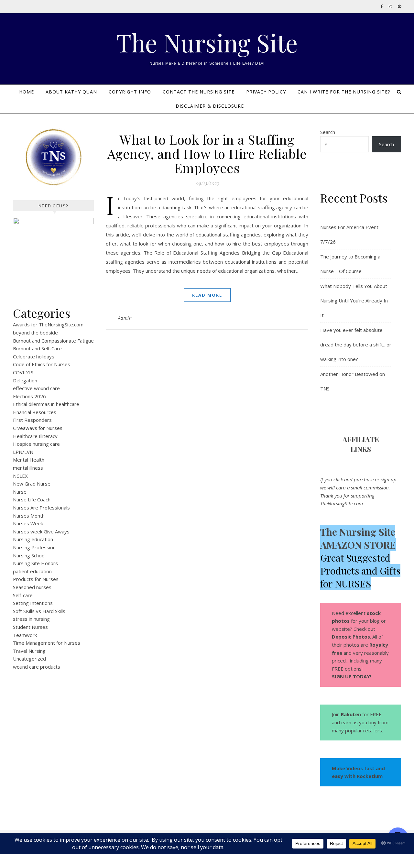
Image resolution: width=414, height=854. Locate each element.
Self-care (23, 595)
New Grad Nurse (31, 483)
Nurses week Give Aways (41, 531)
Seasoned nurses (32, 587)
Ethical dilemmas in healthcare (46, 404)
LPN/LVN (23, 452)
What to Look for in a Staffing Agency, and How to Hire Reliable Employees (207, 153)
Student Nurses (30, 627)
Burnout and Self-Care (37, 348)
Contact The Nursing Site (198, 92)
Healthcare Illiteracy (35, 436)
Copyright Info (130, 92)
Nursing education (33, 539)
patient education (32, 571)
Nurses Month (29, 515)
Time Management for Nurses (46, 643)
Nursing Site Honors (35, 563)
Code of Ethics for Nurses (41, 364)
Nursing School (29, 555)
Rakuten (351, 714)
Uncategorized (29, 658)
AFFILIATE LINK (361, 444)
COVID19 (23, 372)
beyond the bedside (35, 332)
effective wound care (36, 388)
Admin (125, 318)
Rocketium (370, 776)
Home (26, 92)
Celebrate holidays (33, 356)
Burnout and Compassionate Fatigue (53, 340)
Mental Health (28, 459)
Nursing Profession (34, 547)
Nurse (20, 491)
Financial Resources (34, 412)
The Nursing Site (207, 42)
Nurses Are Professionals (41, 507)
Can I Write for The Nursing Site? (344, 92)
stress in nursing (31, 619)
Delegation (25, 380)
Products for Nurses (36, 579)
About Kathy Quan (71, 92)
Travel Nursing (29, 651)
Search (327, 132)
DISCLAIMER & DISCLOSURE (210, 106)
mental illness (28, 468)
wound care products (36, 666)
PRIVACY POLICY (266, 92)
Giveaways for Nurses (37, 428)
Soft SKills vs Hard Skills (39, 611)
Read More (207, 295)
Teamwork (25, 635)
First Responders (32, 420)
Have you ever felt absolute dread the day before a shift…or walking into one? (355, 344)
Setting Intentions (33, 603)
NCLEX (20, 476)
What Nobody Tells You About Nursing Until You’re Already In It (354, 300)
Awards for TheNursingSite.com (48, 324)
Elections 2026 (29, 396)
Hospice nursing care (36, 444)
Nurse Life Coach (31, 499)
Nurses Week (28, 523)
